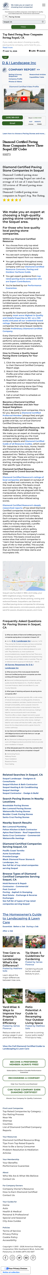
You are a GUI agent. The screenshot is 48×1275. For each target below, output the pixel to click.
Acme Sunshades (11, 853)
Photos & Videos (15, 82)
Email (12, 123)
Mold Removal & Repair (15, 883)
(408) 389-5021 (12, 117)
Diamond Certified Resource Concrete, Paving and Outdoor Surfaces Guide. (25, 269)
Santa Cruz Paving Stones (16, 817)
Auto (5, 1208)
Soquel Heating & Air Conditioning (20, 787)
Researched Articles (37, 74)
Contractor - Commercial (15, 886)
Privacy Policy (10, 1234)
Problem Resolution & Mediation (20, 1149)
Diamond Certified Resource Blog (21, 1140)
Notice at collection (11, 1272)
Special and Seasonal (14, 1217)
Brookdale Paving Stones (16, 805)
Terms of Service (12, 1231)
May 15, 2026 (11, 51)
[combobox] (26, 17)
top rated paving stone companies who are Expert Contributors (24, 279)
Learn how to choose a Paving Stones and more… (24, 133)
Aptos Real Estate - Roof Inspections (21, 832)
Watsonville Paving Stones (16, 811)
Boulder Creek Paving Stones (18, 814)
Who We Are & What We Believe (20, 1175)
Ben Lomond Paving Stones (17, 808)
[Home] (5, 6)
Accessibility (10, 1240)
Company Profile (15, 79)
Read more (8, 47)
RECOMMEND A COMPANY (24, 1078)
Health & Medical (12, 1211)
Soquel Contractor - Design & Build (20, 793)
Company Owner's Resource (18, 1189)
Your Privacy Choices (18, 1268)
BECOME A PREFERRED (24, 1063)
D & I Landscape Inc (21, 641)
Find (23, 27)
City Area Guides (12, 1221)
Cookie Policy (10, 1237)
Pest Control (9, 889)
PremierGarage (10, 856)
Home (6, 1205)
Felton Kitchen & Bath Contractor (20, 829)
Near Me (7, 1117)
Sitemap (7, 1120)
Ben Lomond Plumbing (14, 826)
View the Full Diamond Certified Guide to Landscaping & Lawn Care (24, 1047)
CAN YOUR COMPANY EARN (24, 1091)
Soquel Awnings (11, 790)
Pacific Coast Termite (13, 850)
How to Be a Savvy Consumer (19, 1146)
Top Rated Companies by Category (22, 1111)
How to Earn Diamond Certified (20, 1192)
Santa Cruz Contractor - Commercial (21, 835)
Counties (8, 1124)
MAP (30, 121)
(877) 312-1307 (28, 1252)
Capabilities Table (36, 77)
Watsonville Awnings (13, 838)
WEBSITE (37, 121)
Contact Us (9, 1179)
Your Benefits (10, 1162)
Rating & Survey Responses (15, 75)
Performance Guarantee (16, 1166)
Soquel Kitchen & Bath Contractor (20, 784)
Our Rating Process (13, 1114)
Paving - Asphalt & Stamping (17, 892)
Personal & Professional (16, 1214)
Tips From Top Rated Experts (18, 1143)
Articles (7, 1153)
